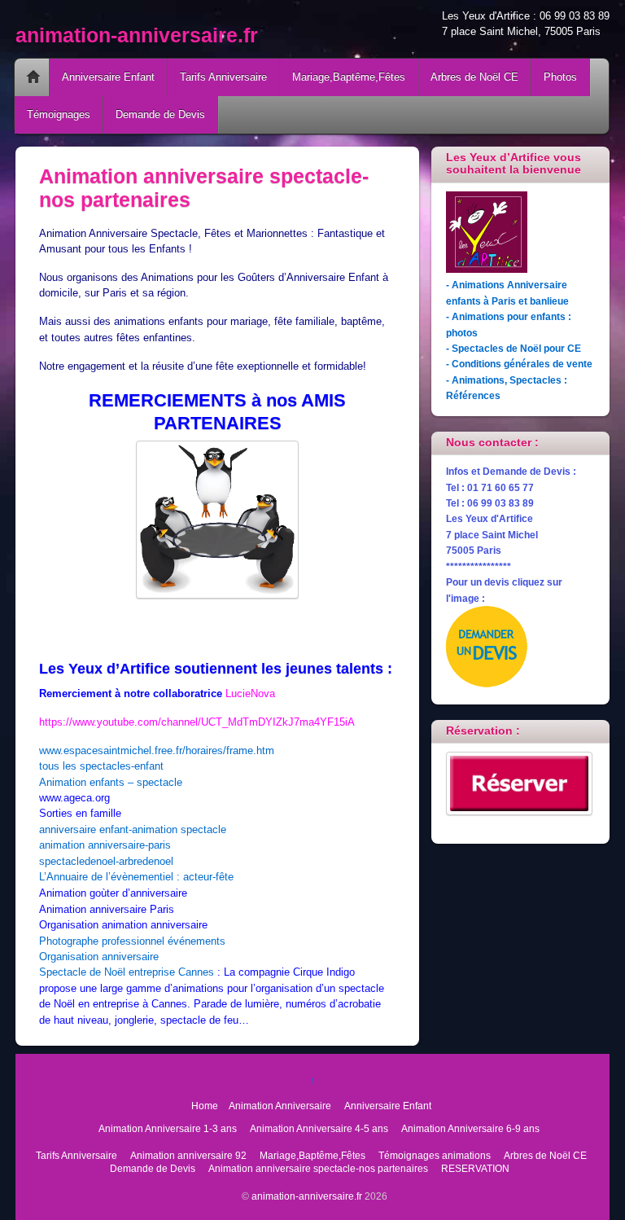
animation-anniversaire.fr (306, 1196)
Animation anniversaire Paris (106, 909)
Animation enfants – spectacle (110, 782)
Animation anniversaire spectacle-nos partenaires (318, 1168)
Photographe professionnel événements (132, 941)
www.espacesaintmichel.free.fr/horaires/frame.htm (156, 750)
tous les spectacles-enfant (101, 766)
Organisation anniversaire (99, 956)
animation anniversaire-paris (105, 845)
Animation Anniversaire (280, 1105)
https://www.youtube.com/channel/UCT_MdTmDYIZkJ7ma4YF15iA (197, 722)
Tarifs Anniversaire (223, 77)
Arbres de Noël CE (474, 77)
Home (33, 77)
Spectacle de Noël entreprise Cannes (126, 972)
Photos (560, 77)
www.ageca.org (74, 798)
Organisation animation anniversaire (123, 925)
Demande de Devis (160, 114)
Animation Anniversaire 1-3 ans (167, 1128)
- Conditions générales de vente (519, 363)
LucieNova (250, 693)
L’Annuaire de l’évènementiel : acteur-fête (136, 877)
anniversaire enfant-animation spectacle (132, 829)
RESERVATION (475, 1168)
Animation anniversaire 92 (188, 1155)
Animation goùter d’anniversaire (113, 893)
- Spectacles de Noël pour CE (513, 348)
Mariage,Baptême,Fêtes (348, 77)
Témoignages (58, 114)
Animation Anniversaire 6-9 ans (470, 1128)
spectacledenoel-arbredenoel (106, 861)
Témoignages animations (434, 1155)
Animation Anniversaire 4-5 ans (319, 1128)
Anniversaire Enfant (108, 77)
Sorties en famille (80, 813)
